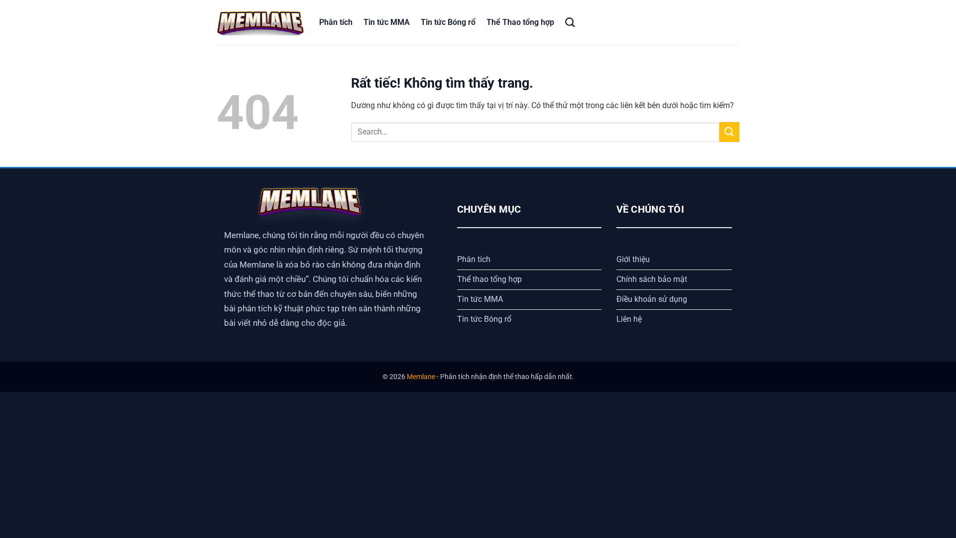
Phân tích (336, 22)
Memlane (421, 377)
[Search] (570, 22)
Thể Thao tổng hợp (520, 22)
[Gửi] (729, 131)
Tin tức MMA (386, 22)
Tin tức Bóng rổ (448, 22)
